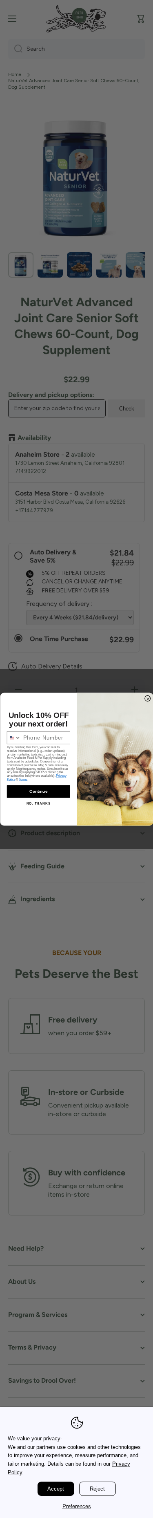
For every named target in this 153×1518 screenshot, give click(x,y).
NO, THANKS (38, 803)
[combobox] (13, 737)
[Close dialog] (147, 698)
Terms (23, 779)
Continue (38, 791)
